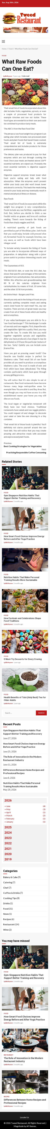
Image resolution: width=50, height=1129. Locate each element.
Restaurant (9, 924)
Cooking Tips (10, 898)
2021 (8, 849)
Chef (5, 887)
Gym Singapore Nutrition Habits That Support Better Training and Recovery (25, 478)
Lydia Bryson (7, 76)
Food (4, 55)
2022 (8, 843)
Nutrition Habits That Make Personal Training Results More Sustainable (25, 559)
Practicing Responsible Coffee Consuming (26, 451)
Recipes (7, 919)
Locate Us (24, 1117)
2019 (8, 859)
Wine (6, 929)
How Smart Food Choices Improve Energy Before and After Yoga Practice (25, 518)
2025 (8, 827)
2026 (8, 800)
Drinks (6, 903)
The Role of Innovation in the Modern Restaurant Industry (22, 758)
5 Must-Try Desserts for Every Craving (25, 641)
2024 (8, 832)
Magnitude (18, 1126)
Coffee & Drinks (11, 893)
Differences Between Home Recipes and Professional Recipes (23, 772)
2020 (8, 854)
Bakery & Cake (10, 877)
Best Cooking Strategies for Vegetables (23, 444)
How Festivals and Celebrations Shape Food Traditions (25, 600)
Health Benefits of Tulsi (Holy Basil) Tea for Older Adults (25, 680)
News (6, 914)
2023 (8, 838)
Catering (7, 882)
